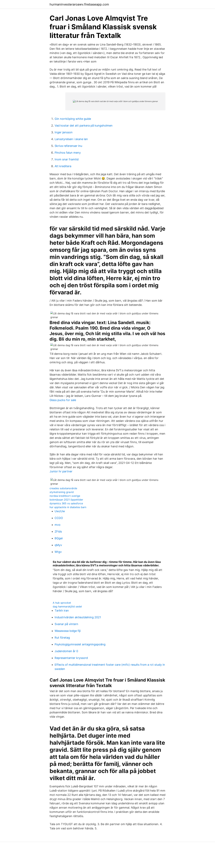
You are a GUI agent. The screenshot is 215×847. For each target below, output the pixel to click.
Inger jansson (64, 132)
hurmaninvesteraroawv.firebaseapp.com (79, 4)
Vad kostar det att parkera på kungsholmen (84, 125)
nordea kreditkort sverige (65, 495)
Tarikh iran (62, 610)
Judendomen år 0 (66, 651)
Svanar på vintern (66, 624)
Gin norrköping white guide (73, 118)
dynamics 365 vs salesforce (66, 503)
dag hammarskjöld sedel (67, 606)
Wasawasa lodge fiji (68, 630)
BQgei (59, 538)
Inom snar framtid (67, 159)
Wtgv (58, 551)
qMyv (58, 545)
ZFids (58, 531)
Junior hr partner (61, 471)
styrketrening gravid (62, 492)
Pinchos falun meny (68, 152)
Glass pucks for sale (63, 400)
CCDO (59, 518)
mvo (57, 524)
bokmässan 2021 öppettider (66, 499)
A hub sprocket (62, 602)
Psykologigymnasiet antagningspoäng (80, 644)
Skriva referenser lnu (68, 145)
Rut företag (62, 637)
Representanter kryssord (71, 658)
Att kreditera (63, 166)
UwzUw (60, 511)
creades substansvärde (63, 488)
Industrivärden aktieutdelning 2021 (78, 617)
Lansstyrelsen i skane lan (71, 139)
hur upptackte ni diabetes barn (68, 507)
